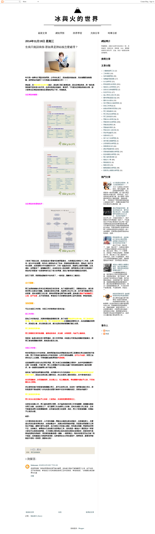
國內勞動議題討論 (109, 98)
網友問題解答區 (108, 149)
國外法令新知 (108, 100)
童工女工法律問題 (109, 138)
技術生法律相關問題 (110, 89)
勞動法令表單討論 (109, 119)
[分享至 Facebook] (38, 449)
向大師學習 (107, 81)
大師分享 (95, 33)
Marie (108, 331)
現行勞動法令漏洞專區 (111, 103)
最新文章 (42, 33)
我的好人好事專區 (109, 87)
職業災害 (106, 165)
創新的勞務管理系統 (110, 108)
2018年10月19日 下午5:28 (48, 465)
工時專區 (106, 73)
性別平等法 (107, 92)
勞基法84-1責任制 (109, 130)
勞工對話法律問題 (109, 114)
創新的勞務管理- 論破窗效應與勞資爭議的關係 (121, 294)
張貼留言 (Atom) (36, 516)
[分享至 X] (36, 449)
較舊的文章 (90, 512)
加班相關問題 (108, 76)
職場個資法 (107, 162)
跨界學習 (77, 33)
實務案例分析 (108, 146)
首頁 (60, 512)
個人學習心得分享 (109, 95)
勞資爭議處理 (108, 133)
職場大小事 (107, 160)
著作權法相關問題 (109, 141)
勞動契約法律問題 (109, 122)
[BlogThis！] (34, 449)
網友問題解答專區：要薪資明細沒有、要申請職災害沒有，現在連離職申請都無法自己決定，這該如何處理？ (121, 212)
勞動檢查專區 (108, 127)
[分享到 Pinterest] (40, 449)
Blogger (81, 528)
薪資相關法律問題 (109, 154)
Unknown (34, 465)
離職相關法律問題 (109, 168)
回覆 (32, 476)
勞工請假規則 (35, 452)
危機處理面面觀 (108, 79)
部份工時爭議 (108, 106)
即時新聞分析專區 (109, 84)
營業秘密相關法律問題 (111, 151)
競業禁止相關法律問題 (111, 170)
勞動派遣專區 (108, 125)
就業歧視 (106, 135)
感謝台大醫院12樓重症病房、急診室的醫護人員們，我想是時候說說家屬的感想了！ (121, 267)
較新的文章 (30, 512)
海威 (107, 334)
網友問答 (60, 33)
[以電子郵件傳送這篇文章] (31, 449)
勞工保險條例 (108, 111)
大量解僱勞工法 (108, 71)
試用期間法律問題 (109, 143)
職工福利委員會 (108, 157)
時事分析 (112, 33)
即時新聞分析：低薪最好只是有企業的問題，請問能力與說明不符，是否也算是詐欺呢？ (121, 240)
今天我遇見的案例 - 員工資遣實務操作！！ (120, 184)
